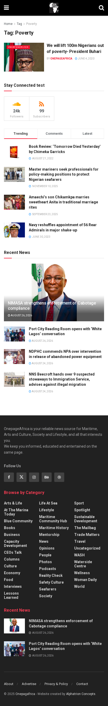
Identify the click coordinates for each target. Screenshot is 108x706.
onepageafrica (61, 58)
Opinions (47, 548)
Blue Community (18, 521)
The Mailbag (85, 528)
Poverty (31, 24)
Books (9, 528)
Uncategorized (18, 47)
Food (8, 580)
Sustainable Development (85, 519)
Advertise (29, 684)
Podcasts (47, 569)
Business (12, 535)
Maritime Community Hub (53, 519)
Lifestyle (46, 510)
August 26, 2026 (21, 315)
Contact (82, 684)
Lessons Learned (11, 595)
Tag (19, 24)
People (45, 555)
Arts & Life (13, 503)
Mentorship (49, 535)
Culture (10, 566)
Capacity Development (15, 543)
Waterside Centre (83, 564)
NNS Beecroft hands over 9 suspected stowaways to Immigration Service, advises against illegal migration (62, 379)
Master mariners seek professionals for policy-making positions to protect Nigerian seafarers (64, 174)
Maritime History (54, 528)
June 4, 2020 (85, 58)
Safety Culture (51, 582)
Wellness (82, 573)
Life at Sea (48, 503)
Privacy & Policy (56, 684)
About (8, 684)
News (43, 541)
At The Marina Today (16, 512)
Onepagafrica (25, 694)
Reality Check (51, 575)
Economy (12, 573)
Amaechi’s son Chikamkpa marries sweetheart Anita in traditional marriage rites (63, 202)
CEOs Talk (13, 552)
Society (45, 596)
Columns (12, 559)
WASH (79, 555)
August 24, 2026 (42, 363)
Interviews (13, 586)
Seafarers (47, 589)
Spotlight (82, 510)
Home (8, 24)
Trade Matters (87, 535)
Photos (45, 562)
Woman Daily (85, 580)
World (79, 586)
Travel (79, 541)
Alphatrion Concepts (80, 694)
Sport (79, 503)
